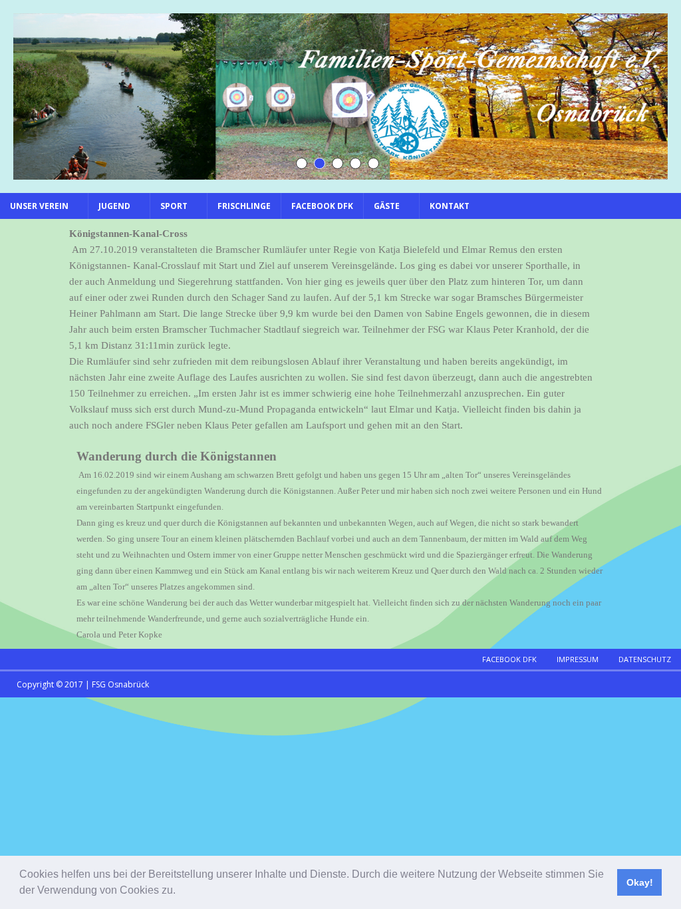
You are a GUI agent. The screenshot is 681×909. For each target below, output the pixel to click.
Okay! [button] (639, 882)
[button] (180, 892)
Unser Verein (39, 206)
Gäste (387, 206)
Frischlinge (244, 206)
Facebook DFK (322, 206)
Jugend (114, 206)
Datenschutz (644, 659)
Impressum (578, 659)
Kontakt (450, 206)
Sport (174, 206)
